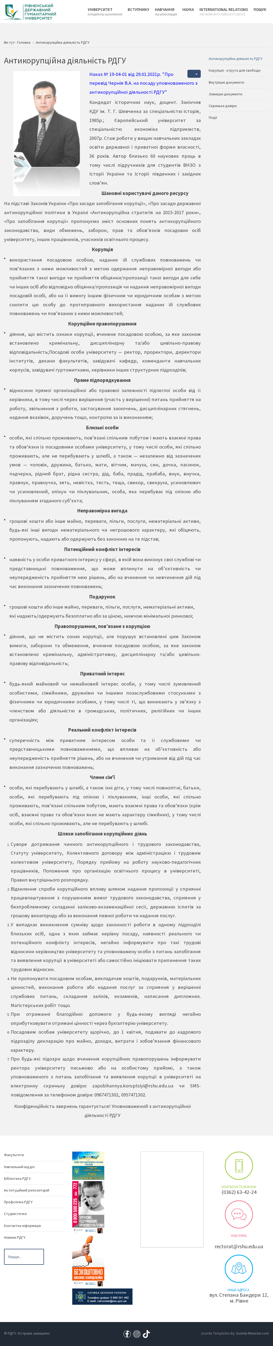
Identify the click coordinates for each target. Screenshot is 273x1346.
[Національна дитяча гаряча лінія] (88, 1207)
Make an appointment (239, 1166)
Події (213, 117)
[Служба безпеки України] (102, 1296)
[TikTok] (146, 1333)
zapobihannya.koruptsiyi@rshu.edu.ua (132, 1086)
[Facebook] (127, 1333)
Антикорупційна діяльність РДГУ (235, 58)
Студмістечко (15, 1213)
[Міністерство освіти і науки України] (88, 1158)
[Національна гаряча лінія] (88, 1260)
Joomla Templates (215, 1333)
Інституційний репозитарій (26, 1190)
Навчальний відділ (19, 1166)
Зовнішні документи (225, 94)
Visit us (239, 1269)
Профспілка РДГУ (18, 1202)
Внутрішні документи (226, 82)
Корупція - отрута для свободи (234, 70)
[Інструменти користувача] (194, 74)
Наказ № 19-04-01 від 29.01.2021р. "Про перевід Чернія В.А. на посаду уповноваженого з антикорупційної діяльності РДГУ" (143, 83)
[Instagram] (137, 1333)
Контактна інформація (22, 1225)
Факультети (14, 1154)
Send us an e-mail (239, 1214)
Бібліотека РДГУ (17, 1178)
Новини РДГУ (14, 1237)
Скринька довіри (223, 105)
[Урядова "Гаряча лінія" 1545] (88, 1172)
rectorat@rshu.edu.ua (239, 1246)
